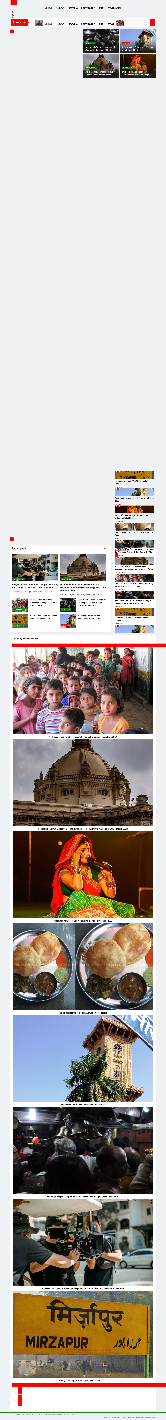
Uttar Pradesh (114, 8)
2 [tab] (20, 1393)
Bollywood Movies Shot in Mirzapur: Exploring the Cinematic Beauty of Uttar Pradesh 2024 (83, 1288)
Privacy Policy (150, 1418)
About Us (107, 1418)
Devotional (73, 8)
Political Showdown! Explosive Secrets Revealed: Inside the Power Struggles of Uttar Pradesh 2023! (83, 587)
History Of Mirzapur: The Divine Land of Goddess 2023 (83, 1380)
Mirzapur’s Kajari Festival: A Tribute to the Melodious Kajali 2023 (136, 75)
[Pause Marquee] (152, 22)
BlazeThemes (72, 1414)
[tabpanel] (83, 693)
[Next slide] (12, 539)
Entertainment (88, 8)
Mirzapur (60, 8)
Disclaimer (139, 1418)
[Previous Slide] (12, 31)
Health (101, 8)
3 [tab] (20, 1397)
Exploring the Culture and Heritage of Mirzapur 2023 (83, 1105)
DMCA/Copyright (128, 1418)
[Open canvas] (13, 2)
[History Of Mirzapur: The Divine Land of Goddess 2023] (75, 24)
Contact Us (116, 1418)
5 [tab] (20, 1404)
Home (49, 8)
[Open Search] (13, 12)
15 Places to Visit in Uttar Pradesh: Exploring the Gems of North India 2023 (43, 603)
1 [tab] (19, 1389)
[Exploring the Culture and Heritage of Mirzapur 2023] (119, 24)
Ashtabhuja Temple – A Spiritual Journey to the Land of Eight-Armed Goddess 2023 (100, 50)
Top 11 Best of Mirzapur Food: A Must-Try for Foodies (83, 1013)
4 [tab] (20, 1400)
